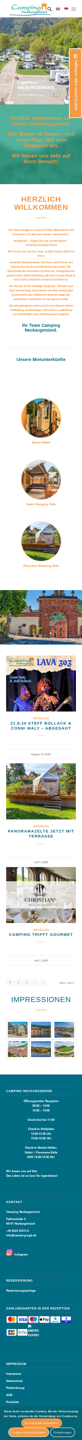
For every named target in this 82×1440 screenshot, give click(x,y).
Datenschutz (14, 1381)
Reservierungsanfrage (21, 1290)
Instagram (20, 1254)
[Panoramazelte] (41, 541)
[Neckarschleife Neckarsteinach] (64, 1049)
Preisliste (12, 1402)
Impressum (13, 1373)
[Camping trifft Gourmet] (41, 895)
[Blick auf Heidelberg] (17, 1049)
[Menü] (73, 8)
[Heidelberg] (40, 1029)
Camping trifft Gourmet (41, 934)
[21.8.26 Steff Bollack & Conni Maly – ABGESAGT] (41, 684)
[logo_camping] (34, 8)
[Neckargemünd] (64, 1029)
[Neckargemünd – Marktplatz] (17, 1029)
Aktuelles (41, 718)
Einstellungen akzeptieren (41, 1423)
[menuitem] (47, 8)
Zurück (4, 56)
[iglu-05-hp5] (41, 418)
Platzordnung (15, 1388)
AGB (9, 1395)
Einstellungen (63, 1432)
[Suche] (47, 8)
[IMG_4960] (41, 479)
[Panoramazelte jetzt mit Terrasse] (41, 791)
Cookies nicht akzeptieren (29, 1432)
